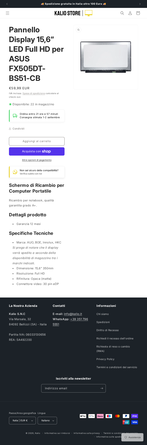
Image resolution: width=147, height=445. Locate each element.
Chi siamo (102, 313)
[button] (7, 13)
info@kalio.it (73, 314)
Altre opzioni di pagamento (36, 160)
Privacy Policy (105, 359)
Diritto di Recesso (107, 330)
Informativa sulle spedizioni (111, 436)
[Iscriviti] (102, 388)
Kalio (37, 433)
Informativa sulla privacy (87, 433)
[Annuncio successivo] (140, 4)
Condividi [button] (18, 128)
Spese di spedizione (34, 93)
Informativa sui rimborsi (57, 433)
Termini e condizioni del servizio (116, 367)
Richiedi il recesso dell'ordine (115, 338)
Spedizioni (103, 322)
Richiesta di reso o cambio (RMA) (113, 348)
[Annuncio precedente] (7, 4)
